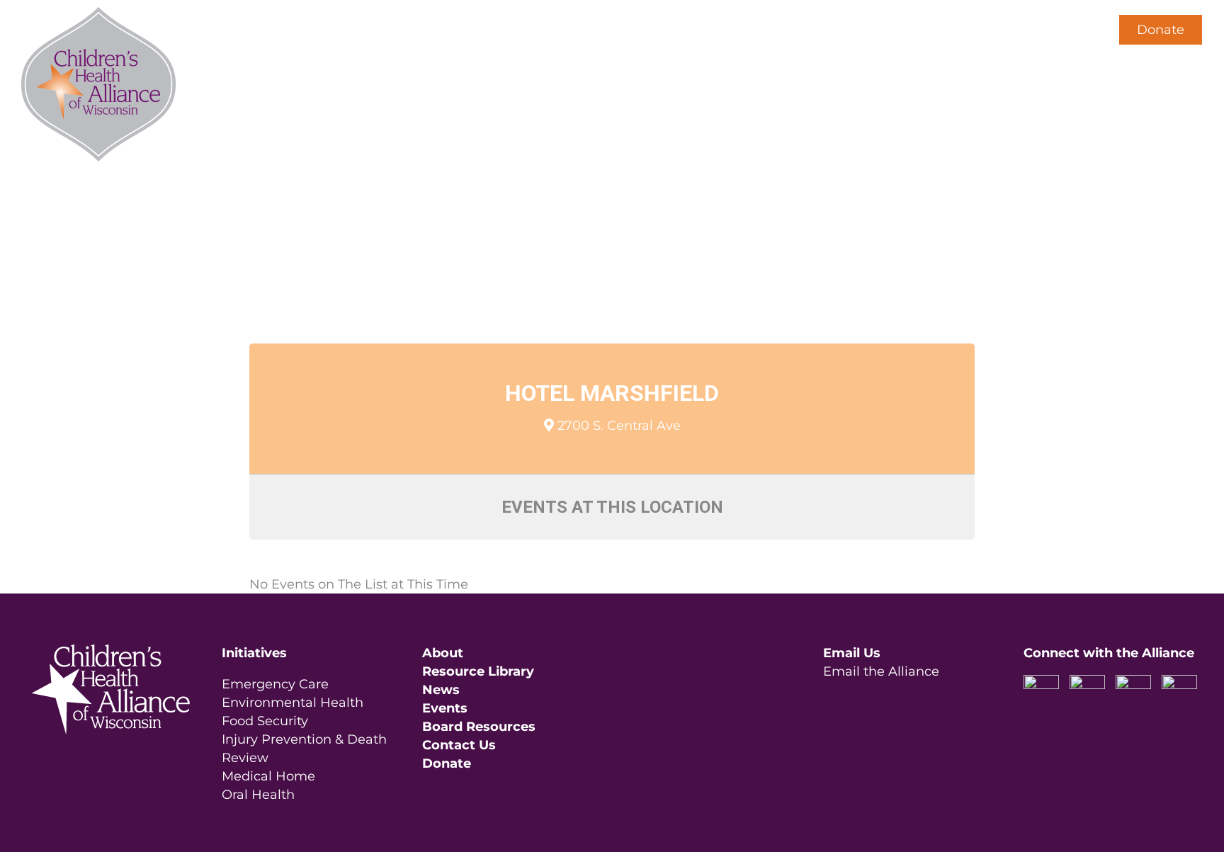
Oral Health (258, 794)
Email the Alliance (881, 671)
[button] (1073, 29)
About (442, 653)
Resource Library (478, 671)
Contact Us (459, 745)
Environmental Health (292, 702)
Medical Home (268, 776)
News (441, 690)
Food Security (265, 721)
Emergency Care (275, 684)
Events (445, 708)
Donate (1160, 30)
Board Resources (479, 726)
